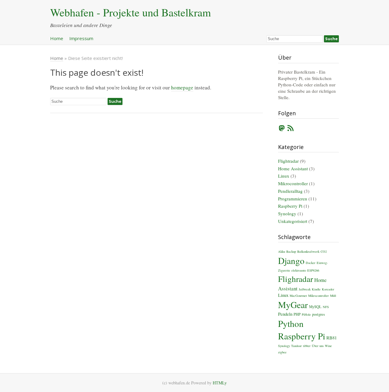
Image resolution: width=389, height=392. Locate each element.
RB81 (331, 338)
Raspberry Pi (290, 206)
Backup (291, 251)
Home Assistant (293, 168)
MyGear (293, 304)
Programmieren (292, 199)
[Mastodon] (281, 129)
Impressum (81, 38)
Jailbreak (305, 289)
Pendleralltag (290, 191)
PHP (297, 314)
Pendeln (285, 314)
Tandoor (296, 346)
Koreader (328, 289)
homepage (182, 87)
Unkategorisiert (292, 221)
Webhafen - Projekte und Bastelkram (130, 12)
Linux (283, 176)
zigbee (282, 352)
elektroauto (298, 270)
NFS (326, 307)
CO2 (324, 251)
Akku (281, 251)
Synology (287, 213)
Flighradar (295, 278)
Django (291, 260)
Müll (333, 295)
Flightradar (288, 161)
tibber (307, 346)
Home (56, 38)
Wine (328, 346)
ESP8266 (313, 270)
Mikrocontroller (293, 183)
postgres (318, 314)
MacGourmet (298, 295)
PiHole (306, 314)
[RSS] (290, 129)
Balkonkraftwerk (308, 251)
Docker (310, 263)
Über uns (318, 346)
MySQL (315, 306)
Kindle (316, 289)
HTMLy (220, 383)
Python (291, 323)
